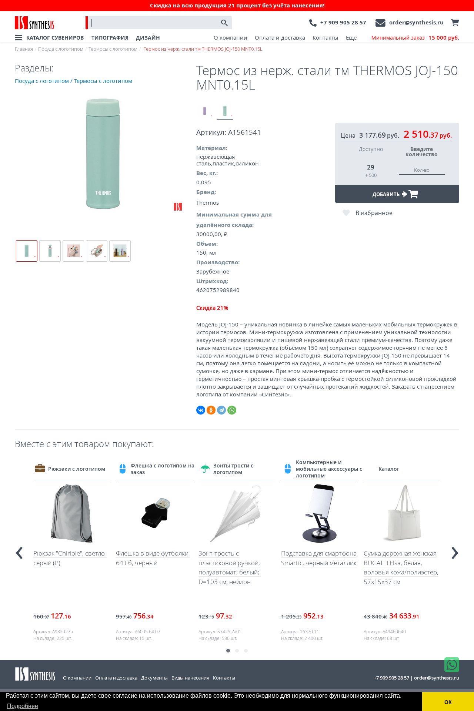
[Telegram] (221, 410)
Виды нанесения (190, 677)
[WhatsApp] (231, 410)
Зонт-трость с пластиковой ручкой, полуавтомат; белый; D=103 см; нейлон (229, 567)
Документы (154, 677)
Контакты (325, 37)
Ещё (351, 37)
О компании (230, 37)
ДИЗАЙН (148, 37)
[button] (228, 650)
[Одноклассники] (211, 410)
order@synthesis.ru (416, 22)
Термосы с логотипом (113, 49)
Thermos (207, 202)
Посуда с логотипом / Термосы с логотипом (73, 80)
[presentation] (19, 550)
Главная (24, 49)
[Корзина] (453, 23)
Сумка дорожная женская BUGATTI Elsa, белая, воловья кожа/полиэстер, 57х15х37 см (401, 567)
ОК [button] (448, 702)
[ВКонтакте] (200, 410)
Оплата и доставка (280, 37)
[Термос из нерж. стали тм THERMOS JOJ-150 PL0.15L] (204, 111)
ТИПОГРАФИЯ (109, 37)
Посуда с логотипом (60, 49)
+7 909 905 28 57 (343, 22)
